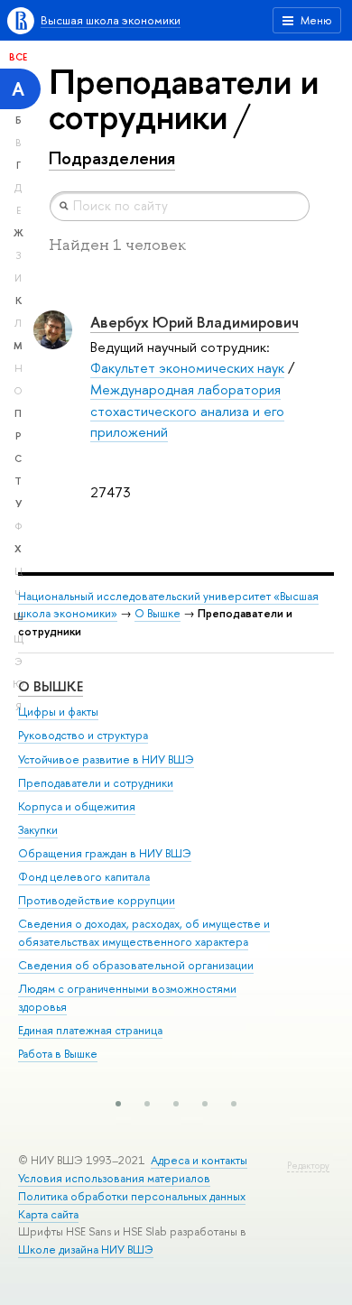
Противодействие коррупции (96, 900)
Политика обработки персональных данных (131, 1196)
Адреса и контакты (199, 1160)
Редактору (308, 1165)
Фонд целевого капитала (84, 876)
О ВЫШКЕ (50, 686)
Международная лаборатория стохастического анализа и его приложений (187, 410)
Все (18, 57)
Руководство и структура (83, 735)
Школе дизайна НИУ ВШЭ (85, 1249)
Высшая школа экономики (111, 20)
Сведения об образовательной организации (136, 965)
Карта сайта (48, 1214)
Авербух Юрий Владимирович (194, 321)
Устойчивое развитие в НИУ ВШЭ (106, 759)
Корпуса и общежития (76, 806)
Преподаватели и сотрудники (95, 783)
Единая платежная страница (90, 1030)
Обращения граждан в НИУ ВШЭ (104, 853)
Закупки (38, 830)
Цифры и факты (58, 711)
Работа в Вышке (57, 1053)
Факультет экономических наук (187, 367)
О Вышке (157, 613)
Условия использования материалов (114, 1178)
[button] (118, 1104)
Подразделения (112, 158)
